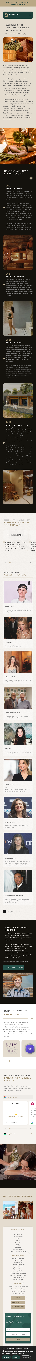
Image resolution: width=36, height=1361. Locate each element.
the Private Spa (22, 213)
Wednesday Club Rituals (18, 1273)
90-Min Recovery (17, 1307)
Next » (13, 911)
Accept (6, 1357)
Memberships (18, 1262)
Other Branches (18, 1249)
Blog (18, 1238)
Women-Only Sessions (18, 1291)
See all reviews (11, 1123)
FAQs (18, 1241)
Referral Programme (18, 1265)
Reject (15, 1357)
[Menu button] (29, 15)
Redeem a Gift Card (18, 1271)
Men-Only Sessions (18, 1293)
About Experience (18, 1258)
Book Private (16, 1302)
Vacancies (18, 1243)
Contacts (18, 1247)
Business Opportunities (18, 1251)
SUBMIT (18, 1339)
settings (21, 1353)
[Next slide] (30, 562)
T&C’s (18, 1245)
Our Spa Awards (18, 1236)
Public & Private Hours (18, 1289)
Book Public (16, 1298)
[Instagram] (11, 1210)
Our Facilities (18, 1260)
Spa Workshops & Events (18, 1275)
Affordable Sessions (18, 1277)
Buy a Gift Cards (18, 1269)
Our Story (18, 1232)
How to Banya (18, 1234)
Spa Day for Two (18, 1279)
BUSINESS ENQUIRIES (12, 968)
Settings (26, 1357)
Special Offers (18, 1267)
